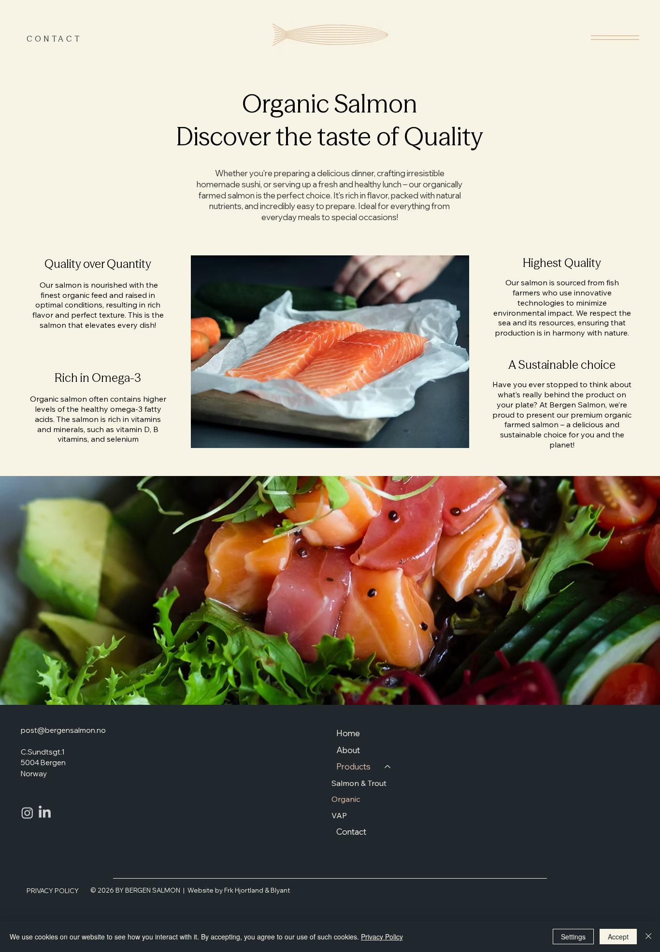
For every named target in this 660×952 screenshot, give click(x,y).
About (348, 750)
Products (353, 766)
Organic (345, 799)
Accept (618, 936)
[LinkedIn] (44, 812)
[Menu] (615, 38)
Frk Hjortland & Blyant (257, 890)
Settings (573, 936)
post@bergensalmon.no (63, 730)
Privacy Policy (382, 936)
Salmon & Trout (359, 783)
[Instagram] (27, 812)
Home (348, 733)
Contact (351, 831)
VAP (339, 815)
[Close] (648, 936)
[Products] (388, 766)
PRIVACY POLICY (53, 891)
